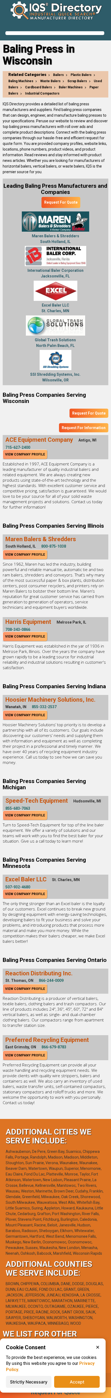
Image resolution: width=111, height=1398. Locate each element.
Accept (77, 1382)
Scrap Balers (77, 81)
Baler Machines (71, 87)
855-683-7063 (17, 808)
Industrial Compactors (42, 93)
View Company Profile (25, 454)
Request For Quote (61, 202)
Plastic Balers (81, 75)
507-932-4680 (17, 887)
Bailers (58, 75)
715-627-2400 (17, 447)
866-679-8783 (53, 1047)
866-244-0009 (51, 980)
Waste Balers (50, 81)
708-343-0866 (17, 629)
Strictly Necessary (28, 1382)
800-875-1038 (53, 546)
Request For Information (84, 428)
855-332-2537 (44, 707)
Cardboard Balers (38, 87)
